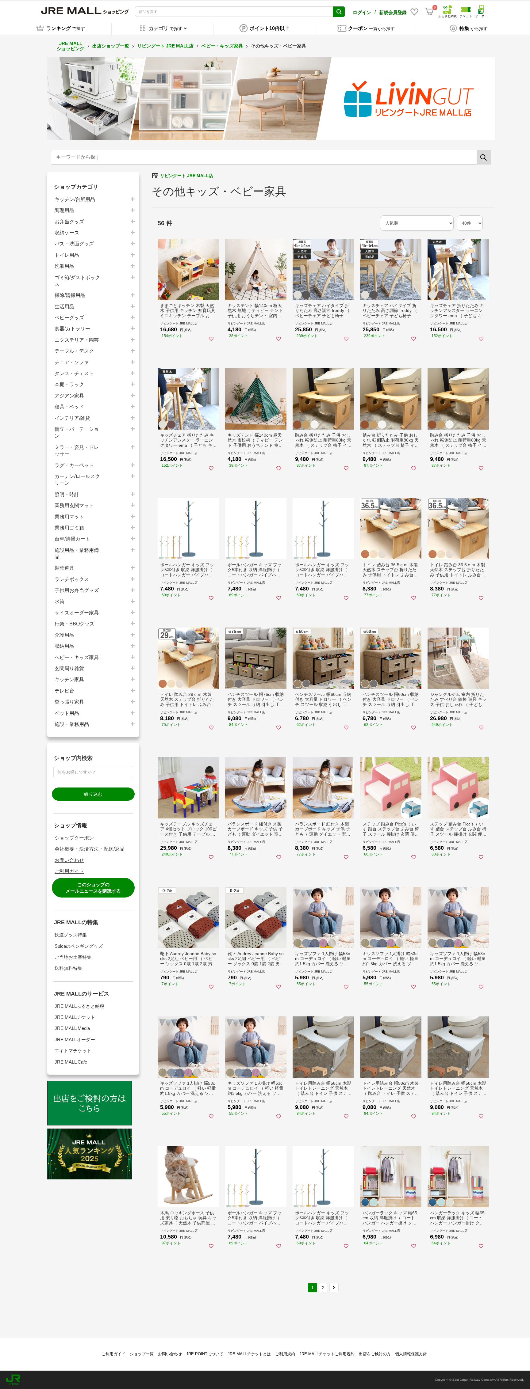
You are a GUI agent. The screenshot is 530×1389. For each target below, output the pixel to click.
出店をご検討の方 (375, 1354)
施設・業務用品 (72, 724)
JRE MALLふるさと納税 (79, 1006)
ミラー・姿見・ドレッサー (77, 451)
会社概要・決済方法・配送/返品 (90, 849)
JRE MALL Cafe (71, 1062)
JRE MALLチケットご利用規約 (327, 1354)
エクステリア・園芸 (77, 340)
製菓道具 (64, 568)
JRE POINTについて (204, 1354)
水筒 (59, 601)
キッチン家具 (69, 679)
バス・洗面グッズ (74, 243)
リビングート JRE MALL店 (165, 45)
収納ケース (67, 232)
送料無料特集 (68, 968)
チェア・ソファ (72, 362)
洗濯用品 (64, 266)
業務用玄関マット (74, 505)
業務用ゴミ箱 (69, 527)
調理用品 (64, 210)
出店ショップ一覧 (110, 45)
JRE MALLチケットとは (249, 1354)
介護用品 (64, 635)
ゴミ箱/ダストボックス (77, 281)
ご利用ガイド (69, 871)
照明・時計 (67, 494)
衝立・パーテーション (77, 432)
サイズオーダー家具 (77, 612)
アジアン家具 (69, 395)
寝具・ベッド (69, 406)
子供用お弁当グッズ (77, 590)
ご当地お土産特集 (73, 957)
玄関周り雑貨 (69, 668)
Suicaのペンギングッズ (79, 946)
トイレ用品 (67, 255)
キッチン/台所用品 (75, 199)
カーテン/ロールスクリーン (77, 480)
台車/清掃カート (72, 538)
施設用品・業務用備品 (77, 554)
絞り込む (93, 794)
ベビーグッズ (69, 317)
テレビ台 (64, 690)
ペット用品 (67, 713)
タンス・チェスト (74, 373)
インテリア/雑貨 (72, 418)
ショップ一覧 (142, 1354)
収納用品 (64, 646)
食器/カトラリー (72, 328)
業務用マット (69, 516)
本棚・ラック (69, 384)
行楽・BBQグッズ (74, 623)
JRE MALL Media (72, 1028)
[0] (429, 11)
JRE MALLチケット (75, 1017)
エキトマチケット (73, 1050)
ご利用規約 (285, 1354)
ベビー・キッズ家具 (222, 45)
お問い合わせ (69, 860)
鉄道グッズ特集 (71, 934)
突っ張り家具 (69, 701)
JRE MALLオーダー (75, 1039)
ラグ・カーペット (74, 465)
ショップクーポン (74, 838)
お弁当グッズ (69, 221)
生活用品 (64, 306)
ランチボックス (72, 579)
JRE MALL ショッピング (70, 46)
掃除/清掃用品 (70, 295)
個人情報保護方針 (411, 1354)
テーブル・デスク (74, 351)
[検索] (484, 157)
